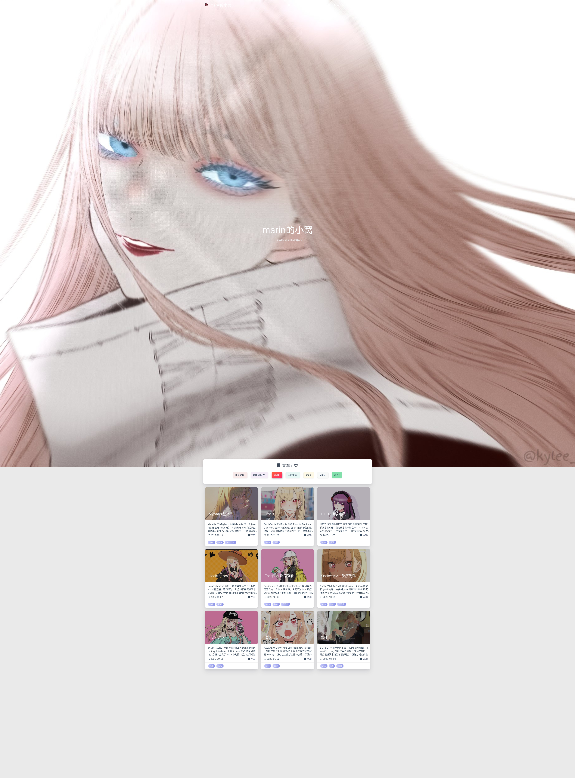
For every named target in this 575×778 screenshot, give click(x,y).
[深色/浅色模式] (368, 5)
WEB (253, 535)
